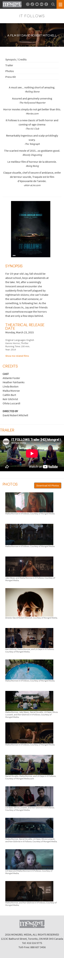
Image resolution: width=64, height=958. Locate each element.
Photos (9, 71)
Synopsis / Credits (16, 59)
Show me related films (17, 355)
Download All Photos (47, 485)
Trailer (9, 65)
